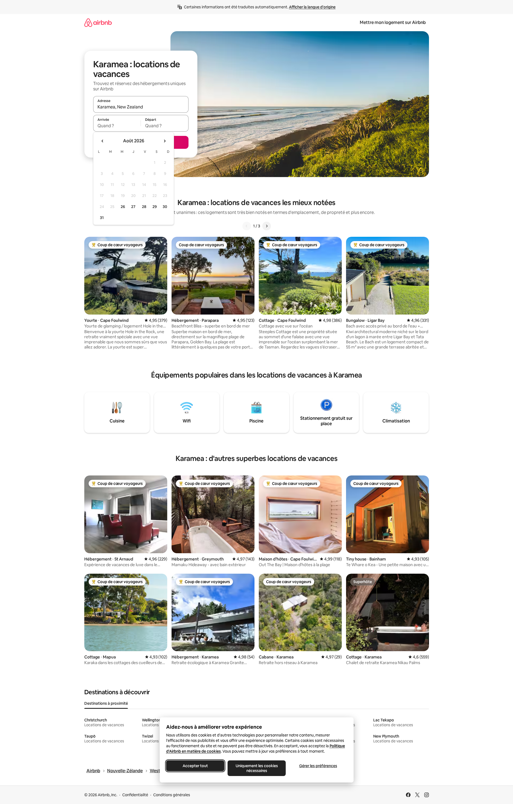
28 (144, 206)
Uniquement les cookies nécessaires (256, 768)
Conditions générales (171, 794)
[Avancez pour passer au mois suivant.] (164, 141)
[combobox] (140, 107)
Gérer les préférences (318, 765)
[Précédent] (246, 226)
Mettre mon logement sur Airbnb (393, 22)
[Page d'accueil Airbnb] (98, 22)
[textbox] (117, 125)
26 (123, 206)
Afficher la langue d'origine (312, 7)
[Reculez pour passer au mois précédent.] (102, 141)
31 (102, 217)
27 (133, 206)
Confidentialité (135, 794)
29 (154, 206)
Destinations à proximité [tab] (106, 703)
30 (165, 206)
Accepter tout (195, 765)
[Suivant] (266, 226)
